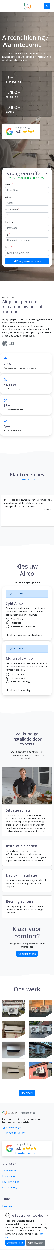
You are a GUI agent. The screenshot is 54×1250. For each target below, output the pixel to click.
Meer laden (27, 1093)
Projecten (7, 1206)
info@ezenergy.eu (14, 1127)
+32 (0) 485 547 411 (16, 1133)
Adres (8, 196)
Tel (7, 234)
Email (8, 247)
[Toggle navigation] (7, 6)
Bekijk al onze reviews (24, 136)
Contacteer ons (27, 953)
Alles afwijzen (35, 1242)
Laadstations (8, 1176)
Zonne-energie (9, 1170)
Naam (9, 184)
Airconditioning (9, 1187)
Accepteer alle (15, 1242)
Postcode (10, 221)
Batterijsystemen (10, 1181)
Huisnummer (12, 209)
